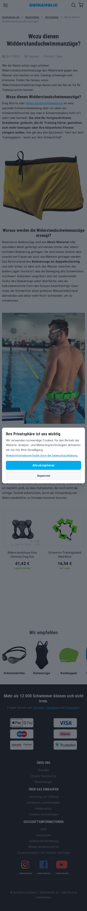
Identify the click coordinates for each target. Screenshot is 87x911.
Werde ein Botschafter (43, 847)
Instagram (72, 707)
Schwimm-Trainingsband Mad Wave (64, 554)
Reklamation (43, 808)
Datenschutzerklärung (43, 841)
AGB (44, 829)
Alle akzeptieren (43, 465)
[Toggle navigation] (5, 5)
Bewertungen (43, 782)
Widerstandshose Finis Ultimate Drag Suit (22, 554)
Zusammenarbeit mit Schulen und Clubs (43, 853)
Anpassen (43, 475)
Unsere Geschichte (43, 776)
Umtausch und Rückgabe (43, 802)
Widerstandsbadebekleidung (44, 103)
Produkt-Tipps (53, 56)
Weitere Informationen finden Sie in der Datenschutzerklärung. (42, 455)
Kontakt (43, 770)
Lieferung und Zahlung (43, 797)
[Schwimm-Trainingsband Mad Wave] (65, 529)
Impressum (43, 835)
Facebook (52, 707)
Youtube (38, 707)
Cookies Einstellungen (43, 814)
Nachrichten (32, 17)
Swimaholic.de (10, 17)
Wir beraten (51, 17)
